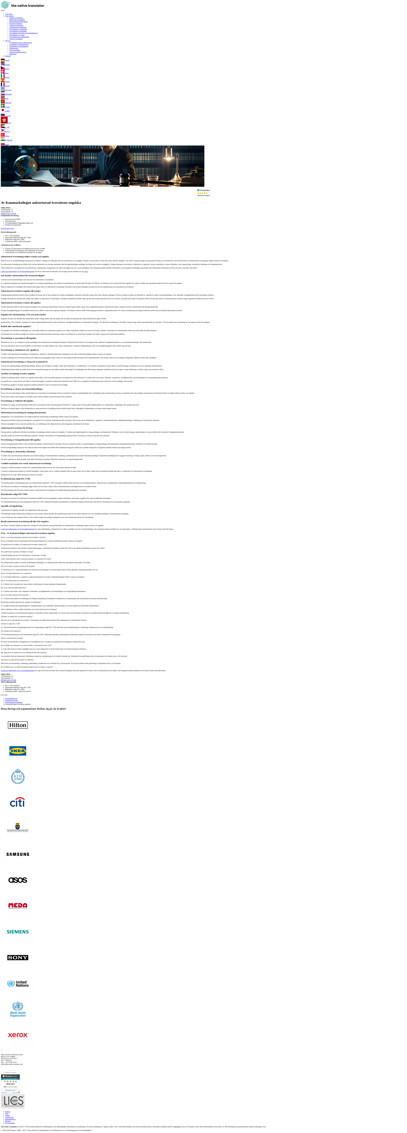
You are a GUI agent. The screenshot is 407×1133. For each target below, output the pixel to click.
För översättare (10, 1123)
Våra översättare (14, 50)
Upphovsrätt (9, 1117)
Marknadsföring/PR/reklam (18, 22)
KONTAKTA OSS (7, 228)
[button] (203, 192)
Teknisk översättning (16, 25)
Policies (7, 1112)
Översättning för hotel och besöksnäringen (23, 33)
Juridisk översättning (16, 18)
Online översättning (15, 39)
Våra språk (8, 14)
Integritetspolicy (10, 1119)
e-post (86, 271)
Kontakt (7, 56)
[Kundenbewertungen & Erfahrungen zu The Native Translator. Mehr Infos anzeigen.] (10, 1093)
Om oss (7, 41)
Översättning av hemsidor (17, 31)
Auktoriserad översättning (18, 27)
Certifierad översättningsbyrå (19, 44)
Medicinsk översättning (17, 20)
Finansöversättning (15, 23)
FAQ (6, 1113)
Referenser (13, 54)
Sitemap (7, 1121)
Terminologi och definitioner (18, 46)
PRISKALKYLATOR (8, 214)
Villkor (7, 1115)
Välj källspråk (5, 210)
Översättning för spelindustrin (19, 37)
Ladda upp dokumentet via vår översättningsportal (17, 271)
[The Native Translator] (22, 8)
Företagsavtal (13, 48)
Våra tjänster (9, 16)
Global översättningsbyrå (17, 52)
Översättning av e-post (16, 35)
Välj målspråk (5, 212)
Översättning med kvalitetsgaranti (20, 43)
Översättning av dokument (18, 29)
